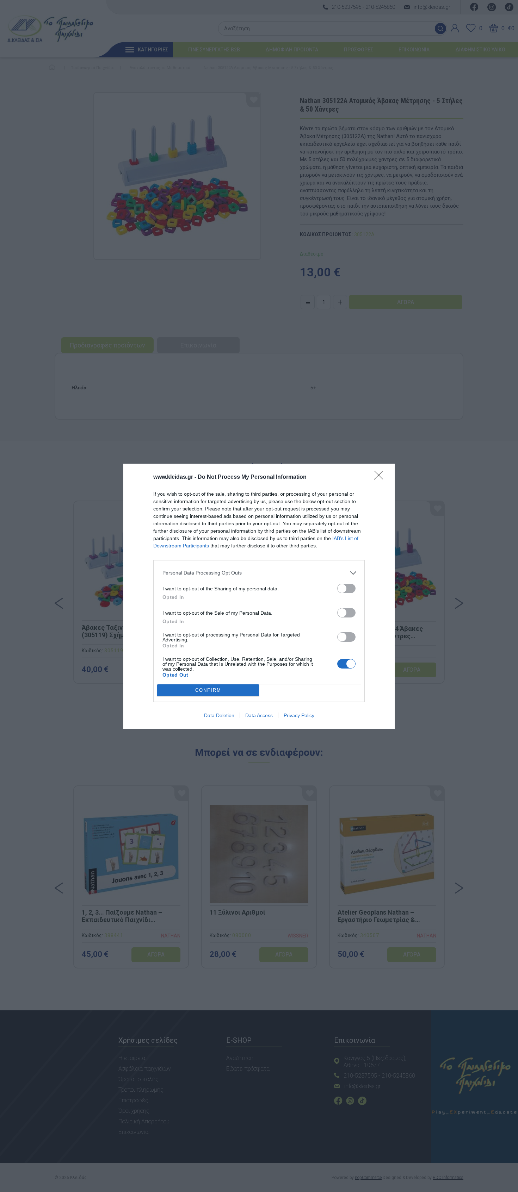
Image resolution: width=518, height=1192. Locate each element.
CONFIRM (208, 690)
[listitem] (259, 573)
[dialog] (259, 596)
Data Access (259, 715)
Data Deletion (219, 715)
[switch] (346, 588)
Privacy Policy (299, 715)
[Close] (381, 477)
